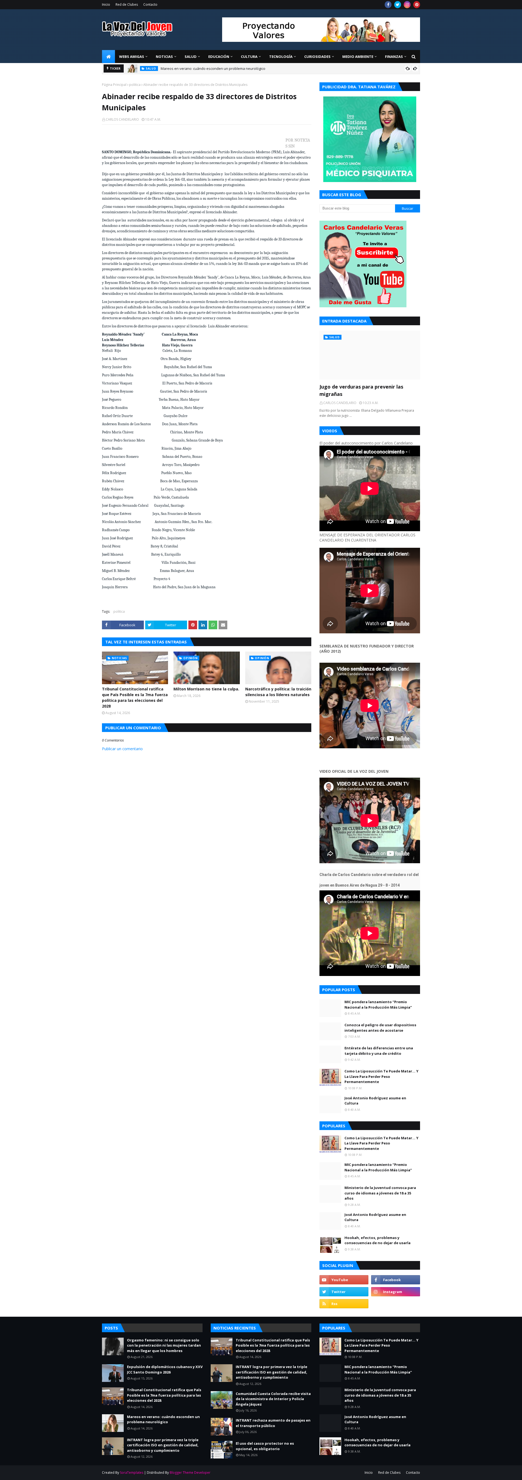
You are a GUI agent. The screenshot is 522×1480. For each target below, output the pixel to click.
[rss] (343, 1303)
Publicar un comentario (122, 748)
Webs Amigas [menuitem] (131, 56)
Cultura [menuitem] (249, 56)
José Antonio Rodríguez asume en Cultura (375, 1101)
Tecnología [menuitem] (281, 56)
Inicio (106, 4)
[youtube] (343, 1279)
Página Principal (114, 84)
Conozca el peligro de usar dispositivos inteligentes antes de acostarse (380, 1027)
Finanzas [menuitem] (394, 56)
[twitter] (397, 4)
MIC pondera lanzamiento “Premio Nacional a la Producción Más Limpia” (378, 1004)
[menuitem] (108, 56)
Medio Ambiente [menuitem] (357, 56)
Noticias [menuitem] (164, 56)
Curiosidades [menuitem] (317, 56)
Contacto (150, 4)
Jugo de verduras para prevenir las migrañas (361, 390)
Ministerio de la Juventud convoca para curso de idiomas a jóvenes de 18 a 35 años (380, 1193)
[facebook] (388, 4)
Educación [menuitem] (218, 56)
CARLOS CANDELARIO (122, 119)
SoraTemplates (131, 1472)
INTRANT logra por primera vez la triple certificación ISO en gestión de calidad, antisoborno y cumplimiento (162, 1445)
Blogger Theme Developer (190, 1472)
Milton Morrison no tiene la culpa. (206, 688)
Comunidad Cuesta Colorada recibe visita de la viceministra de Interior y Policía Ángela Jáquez (273, 1399)
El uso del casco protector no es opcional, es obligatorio (265, 1446)
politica (135, 84)
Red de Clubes (127, 4)
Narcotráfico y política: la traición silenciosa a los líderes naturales (278, 691)
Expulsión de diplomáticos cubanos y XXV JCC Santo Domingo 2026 (165, 1369)
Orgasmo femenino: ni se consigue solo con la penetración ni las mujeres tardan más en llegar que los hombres (164, 1345)
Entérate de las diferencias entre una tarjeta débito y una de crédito (378, 1051)
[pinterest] (416, 4)
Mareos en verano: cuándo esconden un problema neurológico (213, 68)
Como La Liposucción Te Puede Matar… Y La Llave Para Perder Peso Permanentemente (381, 1076)
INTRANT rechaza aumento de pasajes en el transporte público (273, 1423)
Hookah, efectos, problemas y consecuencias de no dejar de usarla (377, 1240)
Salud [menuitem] (191, 56)
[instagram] (407, 4)
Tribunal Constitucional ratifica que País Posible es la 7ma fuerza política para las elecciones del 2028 (135, 697)
